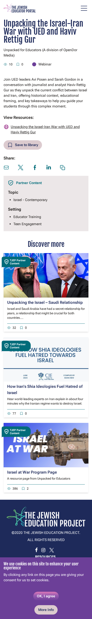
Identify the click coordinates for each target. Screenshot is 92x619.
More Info (46, 610)
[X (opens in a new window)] (20, 167)
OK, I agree (46, 596)
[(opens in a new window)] (36, 550)
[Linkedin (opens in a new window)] (48, 167)
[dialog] (46, 588)
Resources (45, 557)
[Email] (6, 167)
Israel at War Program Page (32, 472)
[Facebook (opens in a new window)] (35, 167)
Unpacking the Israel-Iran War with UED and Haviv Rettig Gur (45, 129)
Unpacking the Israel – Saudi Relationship (45, 302)
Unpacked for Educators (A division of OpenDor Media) (40, 52)
